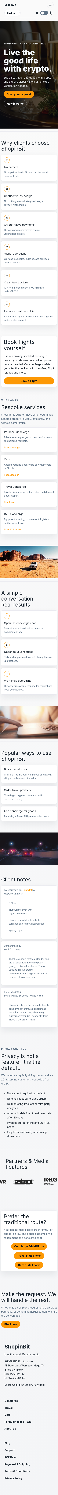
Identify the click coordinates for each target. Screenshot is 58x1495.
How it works (15, 103)
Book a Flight (29, 381)
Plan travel (9, 502)
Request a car (11, 474)
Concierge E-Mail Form (29, 1246)
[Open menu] (50, 5)
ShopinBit (10, 4)
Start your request (19, 94)
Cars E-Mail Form (29, 1265)
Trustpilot (27, 890)
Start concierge (12, 447)
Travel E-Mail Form (29, 1255)
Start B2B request (13, 529)
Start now (10, 1324)
